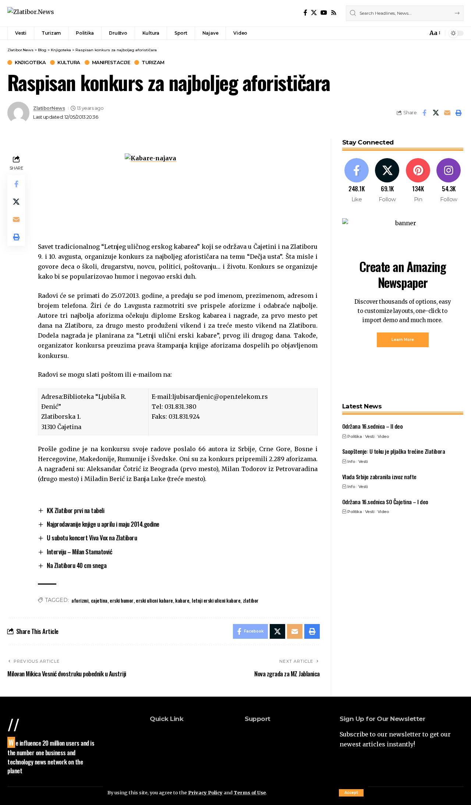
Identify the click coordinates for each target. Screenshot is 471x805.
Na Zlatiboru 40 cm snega (76, 565)
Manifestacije (111, 62)
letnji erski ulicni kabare (216, 600)
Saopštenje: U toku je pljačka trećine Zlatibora (393, 451)
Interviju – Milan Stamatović (79, 551)
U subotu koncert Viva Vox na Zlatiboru (92, 537)
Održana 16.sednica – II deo (372, 426)
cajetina (99, 600)
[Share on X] (436, 113)
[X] (314, 13)
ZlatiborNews (49, 108)
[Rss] (334, 13)
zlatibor (251, 600)
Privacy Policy (205, 792)
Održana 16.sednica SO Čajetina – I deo (385, 501)
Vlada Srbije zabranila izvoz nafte (379, 476)
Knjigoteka (30, 62)
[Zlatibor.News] (30, 13)
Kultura (68, 62)
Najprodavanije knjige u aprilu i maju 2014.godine (103, 524)
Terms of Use (250, 792)
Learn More (403, 339)
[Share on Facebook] (424, 113)
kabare (182, 600)
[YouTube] (324, 13)
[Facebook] (305, 13)
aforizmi (79, 600)
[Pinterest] (418, 180)
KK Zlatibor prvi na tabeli (75, 510)
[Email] (447, 113)
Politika (354, 436)
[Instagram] (448, 180)
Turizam (153, 62)
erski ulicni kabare (154, 600)
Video (383, 436)
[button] (351, 793)
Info (351, 461)
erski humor (122, 600)
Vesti (370, 436)
